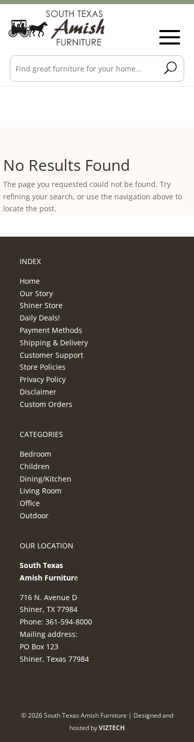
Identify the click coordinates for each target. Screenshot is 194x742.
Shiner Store (41, 305)
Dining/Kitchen (45, 479)
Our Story (36, 293)
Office (30, 503)
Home (30, 281)
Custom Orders (46, 404)
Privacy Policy (43, 379)
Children (35, 466)
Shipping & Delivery (54, 342)
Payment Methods (51, 330)
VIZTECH (112, 727)
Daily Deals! (40, 318)
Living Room (41, 491)
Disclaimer (38, 392)
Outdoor (34, 515)
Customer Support (51, 355)
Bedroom (35, 454)
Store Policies (43, 367)
